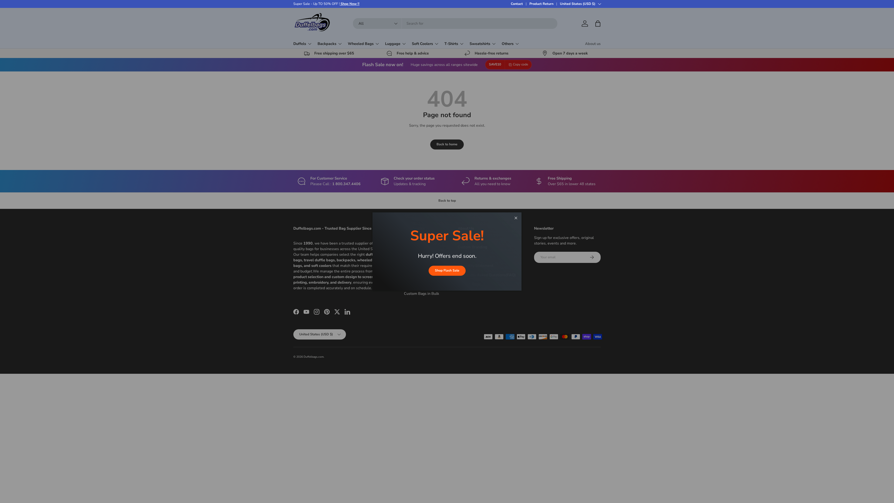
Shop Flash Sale (447, 270)
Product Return (541, 3)
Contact (517, 3)
